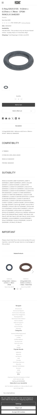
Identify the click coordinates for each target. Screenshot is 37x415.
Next (33, 271)
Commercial (18, 335)
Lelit (18, 358)
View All (18, 372)
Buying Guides (18, 316)
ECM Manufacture (18, 362)
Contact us (18, 324)
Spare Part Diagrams (18, 314)
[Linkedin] (16, 118)
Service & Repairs (18, 311)
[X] (13, 118)
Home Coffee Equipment (18, 333)
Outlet (18, 347)
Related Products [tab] (18, 253)
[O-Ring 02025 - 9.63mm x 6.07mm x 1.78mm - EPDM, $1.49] (9, 267)
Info (18, 345)
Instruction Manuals (18, 313)
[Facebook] (3, 118)
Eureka (18, 360)
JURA (18, 370)
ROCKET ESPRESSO (18, 366)
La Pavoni (18, 356)
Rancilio (18, 364)
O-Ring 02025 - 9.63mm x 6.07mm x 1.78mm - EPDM (9, 282)
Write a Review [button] (25, 23)
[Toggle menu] (2, 2)
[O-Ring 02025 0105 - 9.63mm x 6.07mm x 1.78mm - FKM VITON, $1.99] (26, 267)
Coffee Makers (18, 339)
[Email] (6, 118)
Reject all (18, 408)
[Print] (9, 118)
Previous (2, 271)
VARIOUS (18, 352)
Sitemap (18, 328)
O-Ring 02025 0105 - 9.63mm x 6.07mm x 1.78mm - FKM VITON (26, 282)
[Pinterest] (19, 118)
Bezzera (18, 354)
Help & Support (18, 322)
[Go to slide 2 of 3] (17, 289)
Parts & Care (18, 343)
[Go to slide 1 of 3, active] (14, 289)
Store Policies (18, 326)
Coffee (18, 337)
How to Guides (18, 320)
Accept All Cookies (18, 412)
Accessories (18, 341)
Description (18, 126)
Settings (18, 404)
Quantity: (18, 96)
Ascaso (18, 368)
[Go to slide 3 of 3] (20, 289)
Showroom (18, 309)
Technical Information (18, 318)
